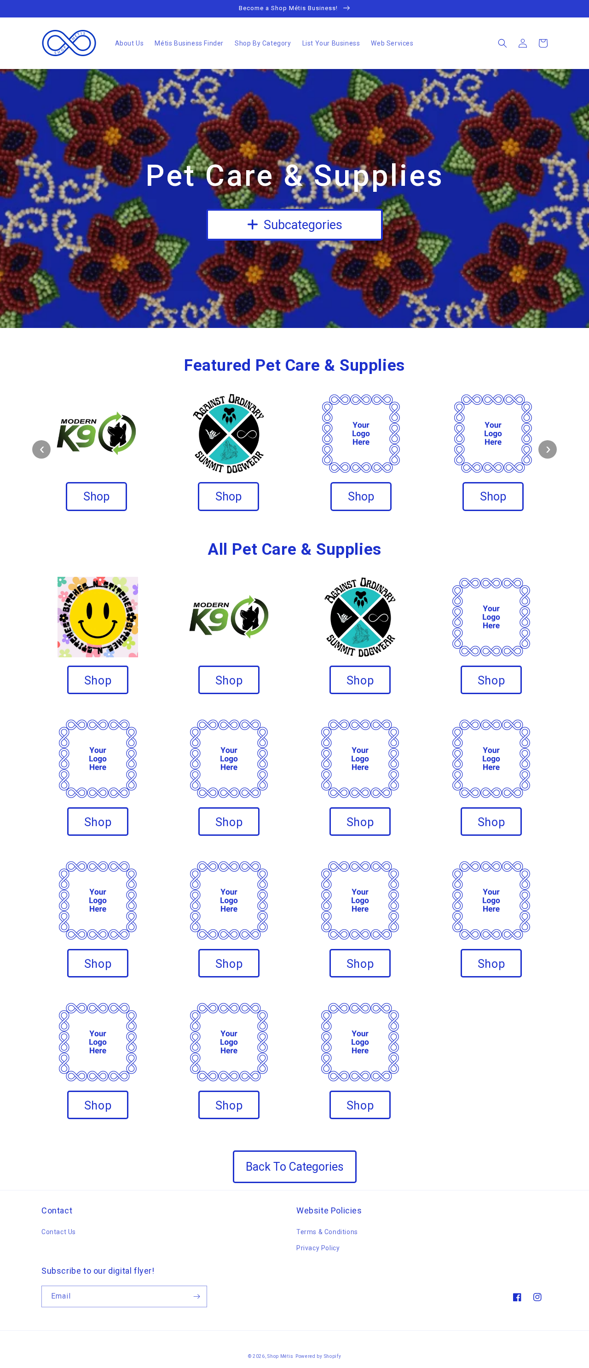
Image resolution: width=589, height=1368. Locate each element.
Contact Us (58, 1232)
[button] (502, 43)
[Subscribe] (196, 1296)
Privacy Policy (318, 1248)
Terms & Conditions (327, 1232)
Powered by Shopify (318, 1356)
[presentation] (41, 449)
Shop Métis (280, 1356)
